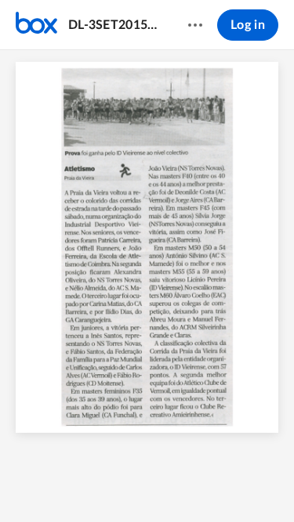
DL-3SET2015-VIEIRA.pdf (113, 25)
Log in (247, 25)
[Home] (36, 25)
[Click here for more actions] (195, 25)
